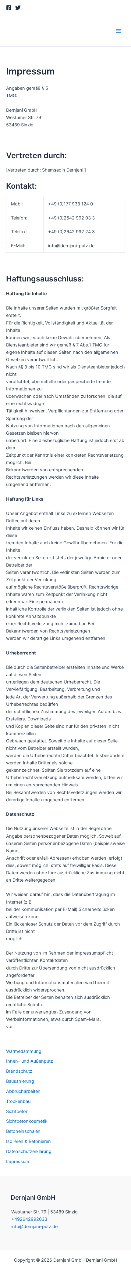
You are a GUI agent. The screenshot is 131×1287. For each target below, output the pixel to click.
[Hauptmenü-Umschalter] (118, 30)
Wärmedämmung (23, 1051)
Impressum (17, 1161)
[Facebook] (9, 7)
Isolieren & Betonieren (28, 1141)
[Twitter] (18, 7)
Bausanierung (20, 1081)
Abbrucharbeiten (23, 1091)
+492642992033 (29, 1219)
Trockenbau (18, 1101)
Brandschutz (19, 1071)
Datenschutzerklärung (28, 1151)
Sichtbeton (17, 1111)
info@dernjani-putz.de (34, 1226)
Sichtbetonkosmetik (27, 1121)
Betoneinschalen (23, 1131)
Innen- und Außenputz (29, 1061)
